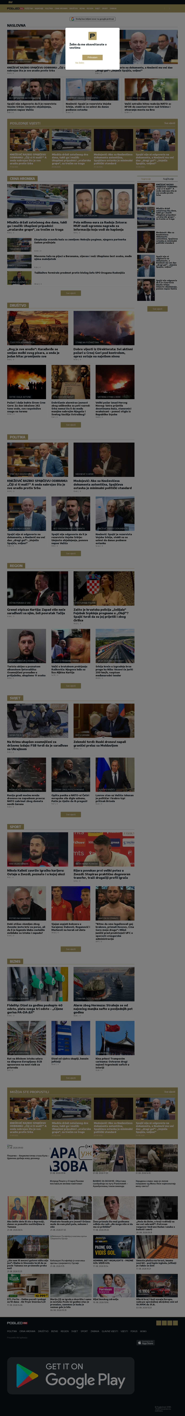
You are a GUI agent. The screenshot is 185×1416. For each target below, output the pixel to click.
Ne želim (79, 63)
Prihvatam (92, 57)
